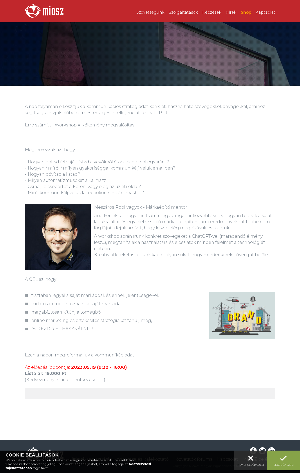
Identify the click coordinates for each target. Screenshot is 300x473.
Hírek (231, 12)
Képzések (211, 12)
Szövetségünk (150, 12)
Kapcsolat (265, 12)
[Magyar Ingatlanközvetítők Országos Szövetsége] (44, 11)
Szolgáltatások (183, 12)
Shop (246, 12)
